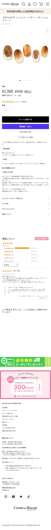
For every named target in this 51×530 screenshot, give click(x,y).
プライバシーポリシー (8, 419)
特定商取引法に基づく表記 (10, 416)
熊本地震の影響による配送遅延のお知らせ (25, 11)
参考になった (43, 298)
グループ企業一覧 (7, 413)
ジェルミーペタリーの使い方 (12, 198)
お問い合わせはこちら (8, 431)
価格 (3, 86)
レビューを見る (21, 101)
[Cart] (41, 4)
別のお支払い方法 (25, 132)
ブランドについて (8, 209)
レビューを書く (42, 238)
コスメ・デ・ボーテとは (9, 410)
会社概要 (4, 407)
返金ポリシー (6, 422)
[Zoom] (47, 30)
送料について (7, 214)
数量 (3, 105)
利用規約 (4, 425)
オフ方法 (5, 203)
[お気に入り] (35, 4)
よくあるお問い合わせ (8, 428)
